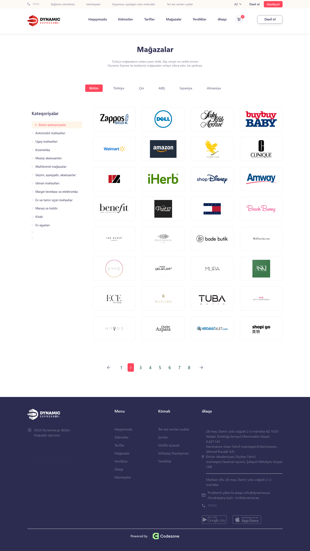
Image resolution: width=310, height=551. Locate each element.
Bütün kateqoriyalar (52, 125)
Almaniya (214, 88)
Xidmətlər (125, 19)
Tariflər (149, 19)
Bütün (93, 88)
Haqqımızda (97, 19)
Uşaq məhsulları (46, 141)
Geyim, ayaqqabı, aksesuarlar (55, 175)
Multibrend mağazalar (50, 167)
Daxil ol (254, 4)
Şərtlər (163, 437)
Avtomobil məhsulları (50, 133)
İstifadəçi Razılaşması (173, 453)
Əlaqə (222, 19)
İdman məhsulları (47, 183)
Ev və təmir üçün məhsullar (54, 200)
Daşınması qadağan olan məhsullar (133, 4)
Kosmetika (42, 150)
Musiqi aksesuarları (48, 158)
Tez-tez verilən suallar (180, 4)
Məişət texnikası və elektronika (56, 192)
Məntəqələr (93, 4)
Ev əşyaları (42, 225)
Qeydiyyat (273, 4)
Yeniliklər (199, 19)
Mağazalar (174, 19)
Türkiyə (118, 88)
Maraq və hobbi (46, 208)
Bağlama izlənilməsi (63, 4)
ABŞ (162, 88)
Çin (141, 88)
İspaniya (186, 88)
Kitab (39, 217)
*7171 (35, 4)
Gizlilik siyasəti (168, 445)
